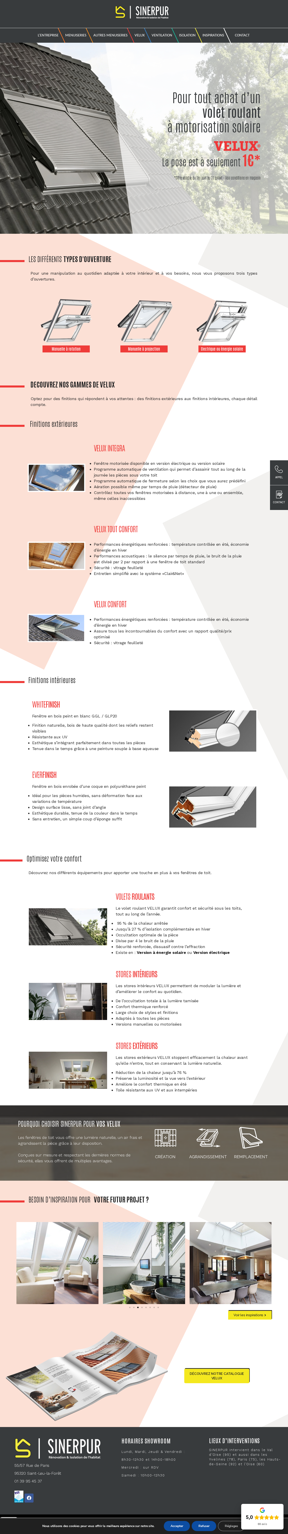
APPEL (279, 477)
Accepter (177, 1526)
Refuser (203, 1526)
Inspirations (213, 35)
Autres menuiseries (110, 35)
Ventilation (162, 35)
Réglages (231, 1526)
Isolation (187, 35)
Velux (140, 35)
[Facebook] (29, 1498)
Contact (242, 35)
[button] (129, 1307)
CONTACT (279, 502)
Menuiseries (75, 35)
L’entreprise (48, 35)
